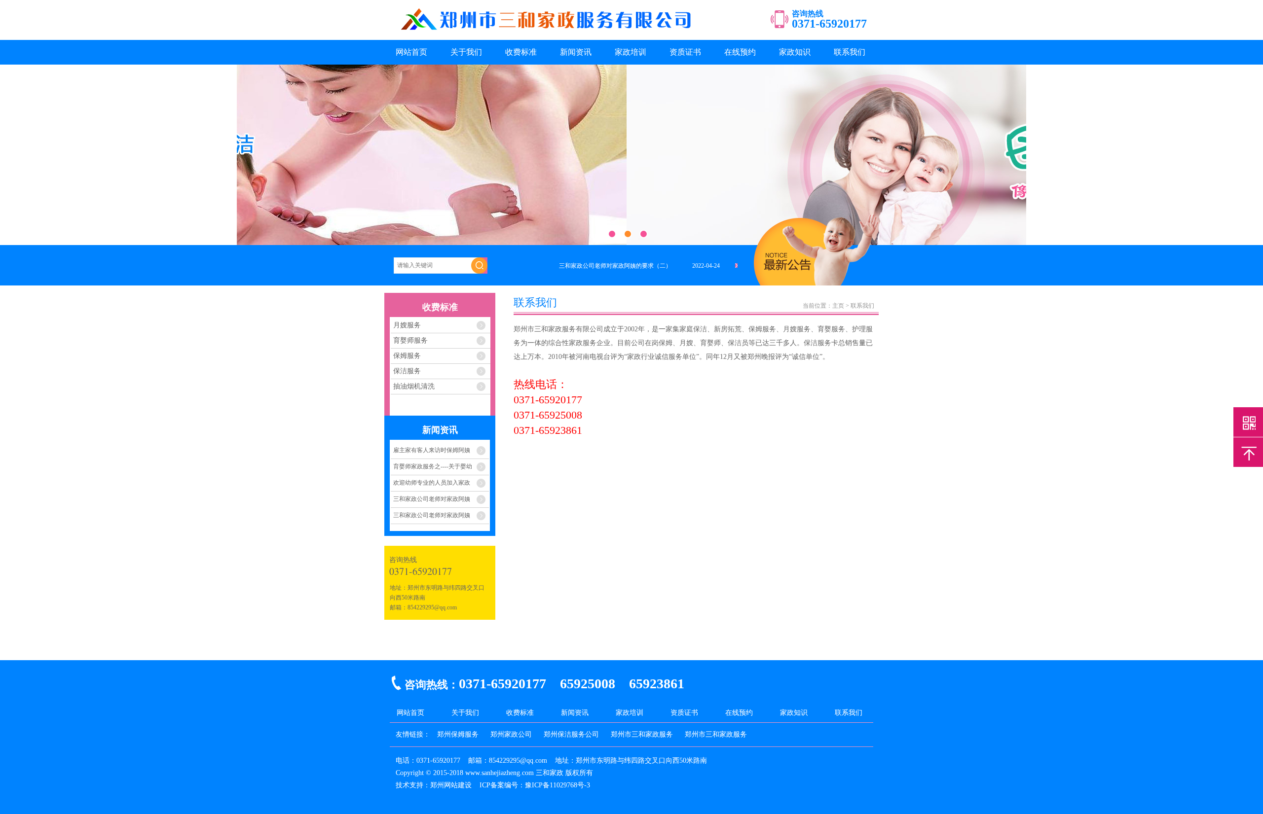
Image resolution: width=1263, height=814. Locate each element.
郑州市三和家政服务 (642, 734)
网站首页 (411, 52)
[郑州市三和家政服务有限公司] (547, 32)
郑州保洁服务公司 (571, 734)
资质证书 (685, 52)
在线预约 (740, 52)
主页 (838, 305)
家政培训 (630, 52)
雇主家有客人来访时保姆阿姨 (431, 450)
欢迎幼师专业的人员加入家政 (431, 482)
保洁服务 (407, 371)
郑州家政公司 (511, 734)
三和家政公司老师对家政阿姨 (431, 498)
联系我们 (849, 52)
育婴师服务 (410, 340)
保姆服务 (407, 355)
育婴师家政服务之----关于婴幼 (432, 466)
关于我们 (466, 52)
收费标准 (521, 52)
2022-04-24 (706, 265)
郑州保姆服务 (458, 734)
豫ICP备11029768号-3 (557, 785)
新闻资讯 (576, 52)
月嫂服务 (407, 325)
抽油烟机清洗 (414, 386)
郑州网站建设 (451, 785)
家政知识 (795, 52)
